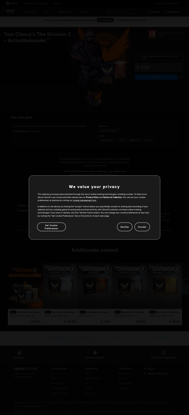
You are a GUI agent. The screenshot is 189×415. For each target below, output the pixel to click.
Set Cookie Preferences (51, 227)
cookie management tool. (85, 200)
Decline (125, 227)
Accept (142, 227)
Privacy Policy (92, 197)
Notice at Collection (112, 197)
